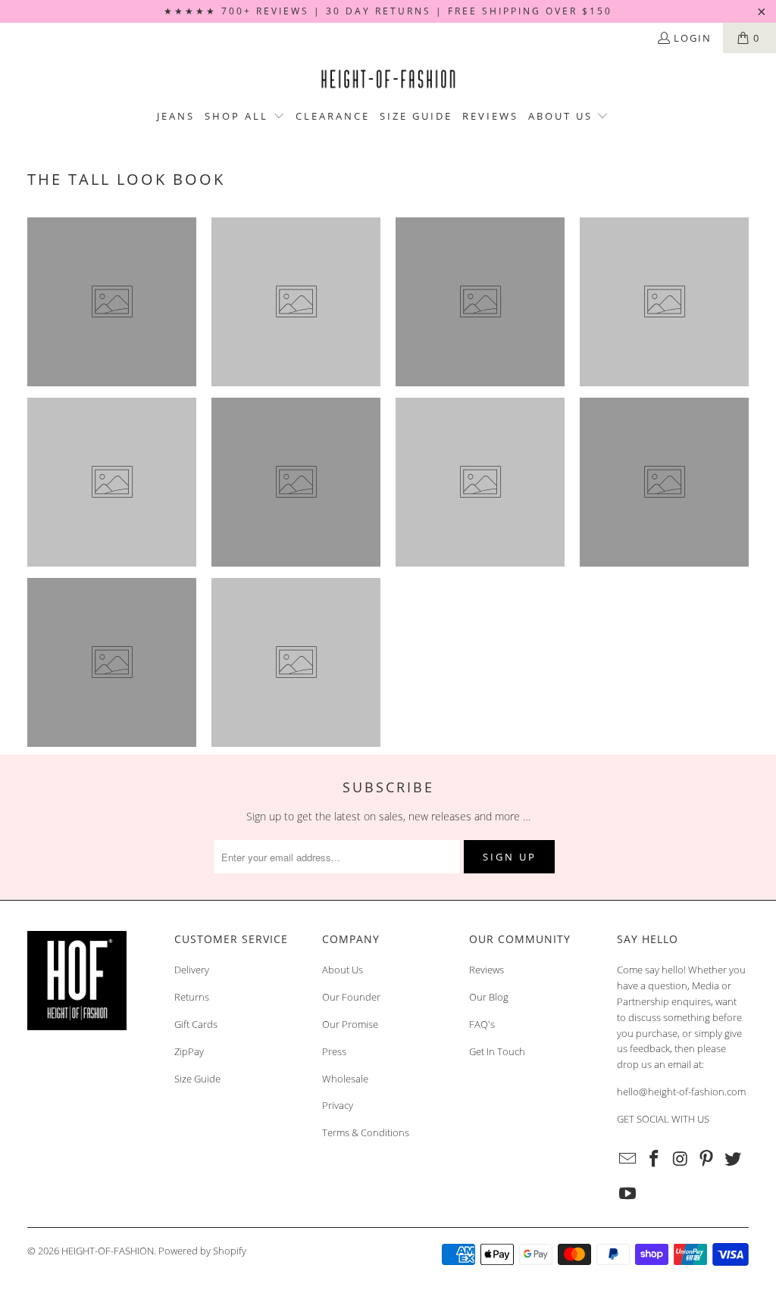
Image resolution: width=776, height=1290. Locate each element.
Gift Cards (195, 1024)
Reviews (486, 969)
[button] (245, 116)
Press (334, 1051)
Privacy (337, 1105)
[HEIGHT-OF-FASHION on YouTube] (628, 1194)
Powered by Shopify (202, 1250)
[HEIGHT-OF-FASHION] (388, 79)
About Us (342, 969)
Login (693, 38)
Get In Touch (497, 1051)
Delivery (191, 969)
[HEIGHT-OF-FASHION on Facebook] (654, 1159)
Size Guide (197, 1078)
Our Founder (351, 997)
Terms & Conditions (365, 1132)
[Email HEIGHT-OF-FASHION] (628, 1159)
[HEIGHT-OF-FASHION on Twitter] (733, 1159)
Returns (191, 997)
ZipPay (189, 1051)
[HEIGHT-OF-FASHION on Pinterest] (707, 1159)
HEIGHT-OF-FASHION (107, 1250)
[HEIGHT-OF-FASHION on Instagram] (680, 1159)
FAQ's (482, 1024)
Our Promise (350, 1024)
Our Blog (488, 997)
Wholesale (345, 1078)
